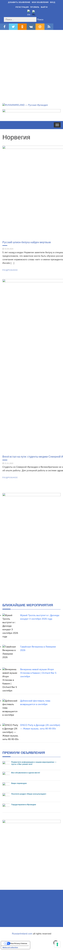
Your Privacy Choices (18, 943)
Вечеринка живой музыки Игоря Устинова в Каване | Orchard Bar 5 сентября (38, 673)
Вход (52, 2)
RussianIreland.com (22, 933)
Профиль (34, 7)
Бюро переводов (19, 783)
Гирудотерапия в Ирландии (23, 804)
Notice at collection (10, 947)
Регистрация (22, 7)
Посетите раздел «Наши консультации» (28, 794)
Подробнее (10, 270)
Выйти (44, 7)
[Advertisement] (31, 63)
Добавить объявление (19, 2)
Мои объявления (40, 2)
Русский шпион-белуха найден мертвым (26, 242)
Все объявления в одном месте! (25, 773)
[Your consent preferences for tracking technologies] (57, 944)
